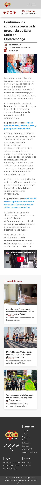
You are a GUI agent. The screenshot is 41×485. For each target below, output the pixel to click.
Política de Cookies (10, 468)
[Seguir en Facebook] (4, 12)
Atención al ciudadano (11, 462)
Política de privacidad (11, 465)
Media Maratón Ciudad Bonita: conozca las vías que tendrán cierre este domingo (19, 354)
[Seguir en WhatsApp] (11, 449)
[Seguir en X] (11, 12)
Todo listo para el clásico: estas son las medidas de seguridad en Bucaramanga (19, 397)
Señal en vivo (29, 11)
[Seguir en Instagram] (8, 12)
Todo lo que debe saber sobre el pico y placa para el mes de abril (20, 126)
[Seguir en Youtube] (14, 12)
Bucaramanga (13, 50)
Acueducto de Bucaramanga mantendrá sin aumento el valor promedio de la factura (20, 311)
